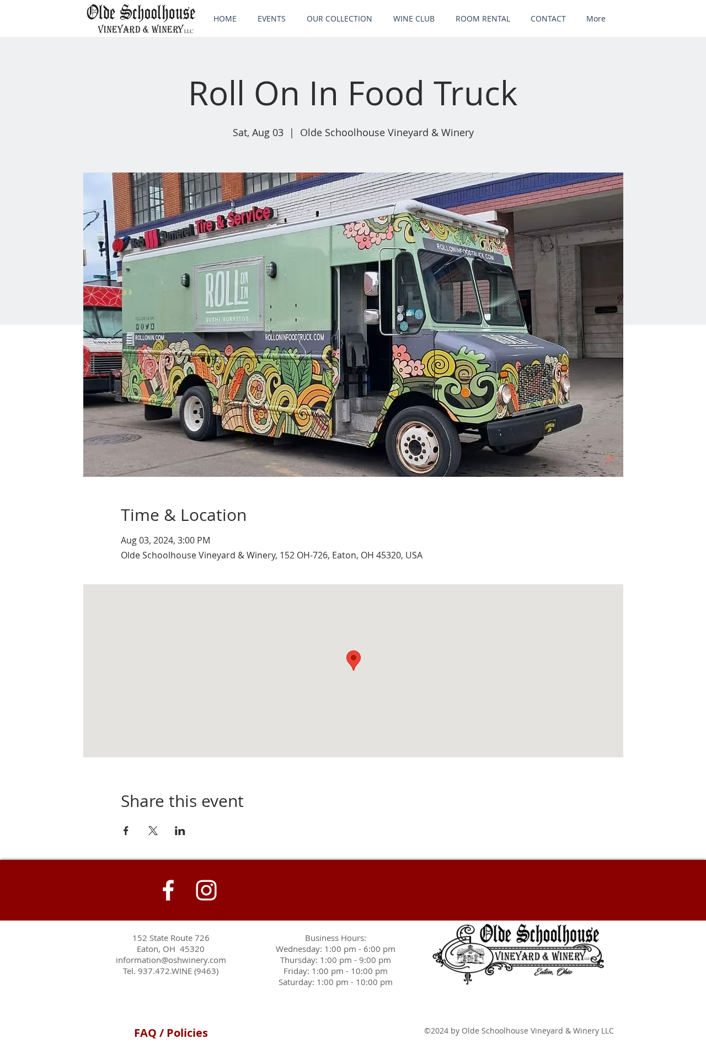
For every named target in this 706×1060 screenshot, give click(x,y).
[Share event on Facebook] (126, 830)
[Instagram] (206, 890)
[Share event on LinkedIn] (180, 830)
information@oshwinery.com (171, 959)
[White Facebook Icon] (168, 890)
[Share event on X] (153, 830)
